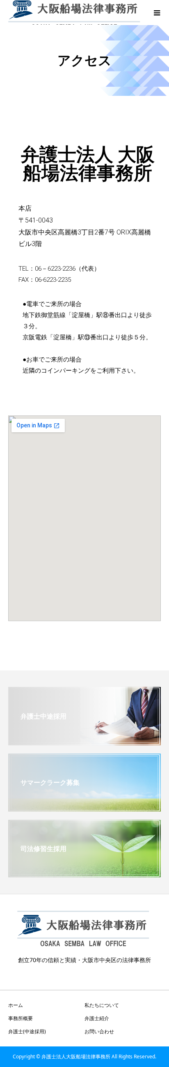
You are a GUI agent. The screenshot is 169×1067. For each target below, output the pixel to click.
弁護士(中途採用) (27, 1031)
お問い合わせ (99, 1031)
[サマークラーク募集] (84, 808)
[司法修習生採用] (84, 874)
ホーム (15, 1005)
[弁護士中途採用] (84, 742)
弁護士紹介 (96, 1018)
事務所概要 (20, 1018)
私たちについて (101, 1005)
